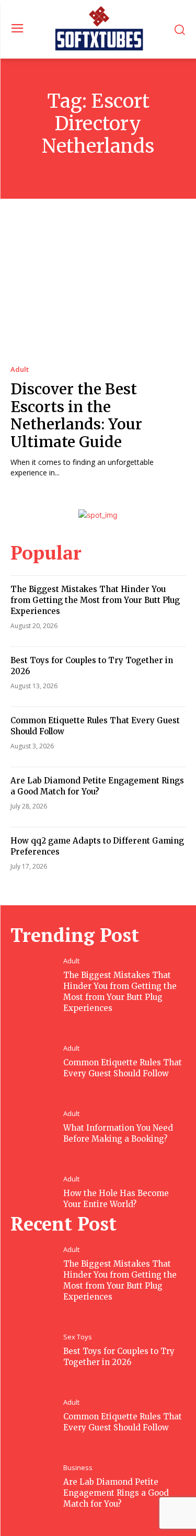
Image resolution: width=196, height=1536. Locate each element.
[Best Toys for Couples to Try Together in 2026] (36, 1336)
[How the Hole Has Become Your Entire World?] (36, 1178)
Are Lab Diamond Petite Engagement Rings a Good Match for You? (116, 1493)
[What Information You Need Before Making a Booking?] (36, 1113)
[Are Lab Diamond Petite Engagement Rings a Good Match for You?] (36, 1467)
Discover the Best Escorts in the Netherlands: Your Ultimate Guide (76, 415)
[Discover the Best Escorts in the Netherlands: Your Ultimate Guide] (98, 291)
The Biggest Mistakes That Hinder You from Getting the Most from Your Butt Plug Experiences (95, 600)
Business (78, 1467)
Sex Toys (77, 1337)
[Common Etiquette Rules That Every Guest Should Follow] (36, 1047)
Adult (19, 369)
